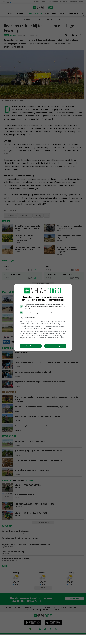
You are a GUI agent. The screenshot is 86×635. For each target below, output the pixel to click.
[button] (43, 317)
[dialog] (43, 317)
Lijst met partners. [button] (45, 328)
